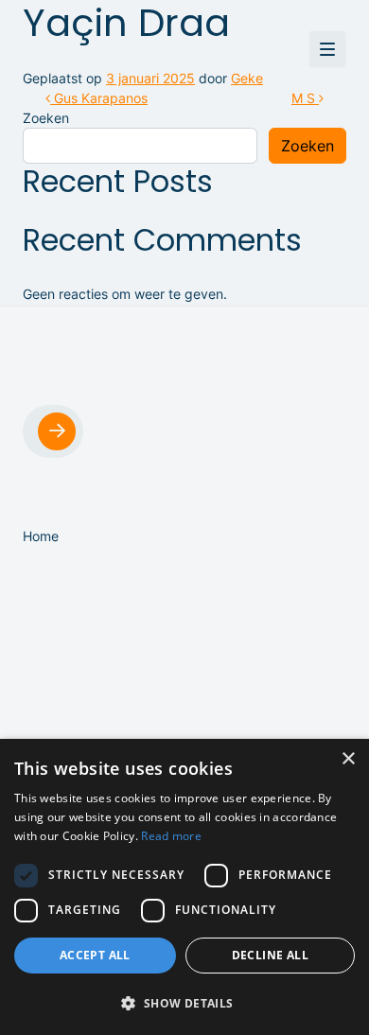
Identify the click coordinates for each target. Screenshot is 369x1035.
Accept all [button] (95, 955)
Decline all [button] (270, 955)
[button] (184, 1003)
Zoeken (46, 118)
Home (41, 536)
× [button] (348, 759)
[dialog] (184, 887)
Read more (171, 836)
